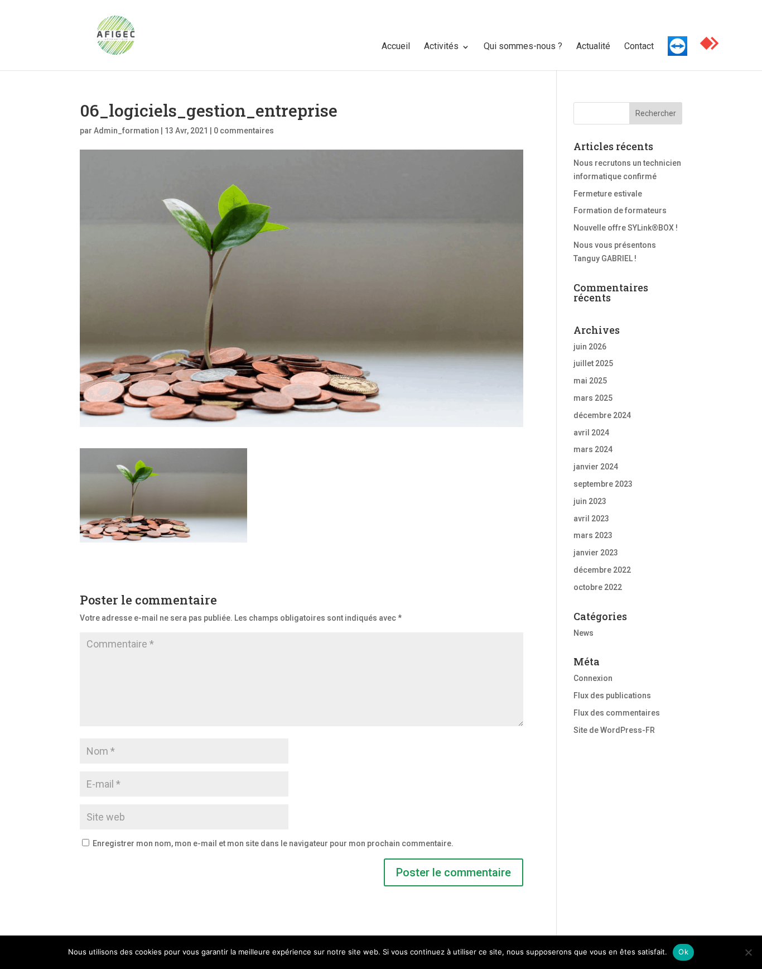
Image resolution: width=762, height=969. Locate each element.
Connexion (593, 678)
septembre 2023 (603, 483)
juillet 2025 (593, 363)
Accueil (396, 46)
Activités (441, 46)
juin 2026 (589, 346)
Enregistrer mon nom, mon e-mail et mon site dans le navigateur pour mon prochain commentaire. (273, 843)
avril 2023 (591, 518)
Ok (683, 951)
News (583, 633)
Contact (639, 46)
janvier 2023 (595, 552)
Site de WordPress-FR (614, 730)
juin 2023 (589, 501)
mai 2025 (590, 380)
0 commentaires (244, 130)
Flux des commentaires (616, 712)
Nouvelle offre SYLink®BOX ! (625, 227)
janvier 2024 (595, 466)
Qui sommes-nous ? (523, 46)
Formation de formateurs (620, 210)
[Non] (748, 952)
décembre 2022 (602, 569)
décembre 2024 (602, 415)
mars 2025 (593, 398)
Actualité (593, 46)
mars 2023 (593, 535)
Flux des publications (612, 695)
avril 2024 (591, 432)
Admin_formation (126, 130)
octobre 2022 (597, 587)
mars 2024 (593, 449)
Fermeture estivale (607, 193)
